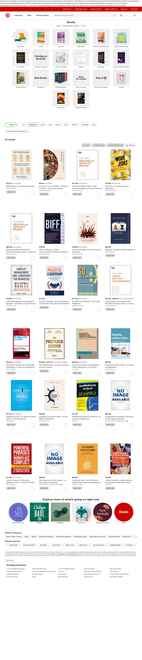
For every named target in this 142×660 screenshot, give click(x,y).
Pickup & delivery (42, 15)
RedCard (106, 5)
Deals (7, 5)
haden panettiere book (39, 568)
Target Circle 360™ (96, 9)
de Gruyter (75, 369)
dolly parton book (89, 568)
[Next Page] (135, 124)
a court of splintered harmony (15, 568)
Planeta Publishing (44, 190)
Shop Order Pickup (74, 5)
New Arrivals (20, 5)
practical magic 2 (37, 574)
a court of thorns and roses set (119, 574)
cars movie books (98, 545)
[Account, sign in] (125, 15)
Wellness (17, 3)
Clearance (12, 5)
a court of (61, 571)
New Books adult (114, 536)
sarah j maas (62, 574)
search (114, 15)
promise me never (12, 576)
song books (56, 545)
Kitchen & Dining (74, 1)
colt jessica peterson (12, 574)
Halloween (33, 1)
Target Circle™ (67, 9)
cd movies (129, 545)
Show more (9, 560)
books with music (29, 545)
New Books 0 (127, 536)
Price (66, 125)
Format (58, 125)
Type (93, 125)
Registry (100, 5)
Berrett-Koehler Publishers (113, 421)
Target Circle (113, 5)
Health (11, 3)
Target (58, 26)
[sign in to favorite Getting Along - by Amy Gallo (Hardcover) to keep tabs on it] (33, 192)
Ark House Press (44, 421)
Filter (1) (12, 125)
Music (27, 536)
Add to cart (11, 192)
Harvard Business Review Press (12, 188)
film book (43, 545)
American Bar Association (111, 369)
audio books (70, 545)
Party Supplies (90, 3)
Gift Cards (105, 3)
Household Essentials (107, 1)
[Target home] (7, 15)
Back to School (18, 1)
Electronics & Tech (53, 3)
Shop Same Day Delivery (89, 5)
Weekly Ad (64, 5)
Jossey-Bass (10, 421)
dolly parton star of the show (92, 571)
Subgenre (32, 125)
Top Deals (44, 5)
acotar (34, 576)
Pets (7, 3)
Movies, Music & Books (77, 3)
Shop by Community (116, 3)
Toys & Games (42, 3)
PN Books (108, 484)
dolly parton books (115, 568)
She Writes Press (110, 190)
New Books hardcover (46, 536)
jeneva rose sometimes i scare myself (43, 571)
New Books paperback (63, 536)
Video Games (64, 3)
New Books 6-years (80, 536)
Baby (117, 1)
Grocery (97, 1)
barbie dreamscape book (91, 574)
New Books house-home (98, 536)
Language (84, 125)
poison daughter (63, 576)
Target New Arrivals (6, 1)
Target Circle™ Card (81, 9)
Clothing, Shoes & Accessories (47, 1)
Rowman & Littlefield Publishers (12, 305)
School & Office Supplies (28, 3)
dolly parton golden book (14, 571)
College (26, 1)
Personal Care (128, 1)
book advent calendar (116, 576)
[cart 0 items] (134, 15)
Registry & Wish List (111, 9)
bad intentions (114, 571)
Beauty (121, 1)
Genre (42, 125)
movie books (13, 545)
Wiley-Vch (75, 421)
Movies (34, 536)
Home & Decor (63, 1)
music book (83, 545)
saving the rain (88, 576)
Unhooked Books (44, 254)
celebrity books (115, 545)
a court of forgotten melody (66, 568)
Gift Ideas (98, 3)
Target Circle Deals (53, 5)
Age (50, 125)
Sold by (74, 125)
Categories (18, 15)
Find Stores (122, 5)
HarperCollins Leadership (12, 484)
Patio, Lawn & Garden (87, 1)
